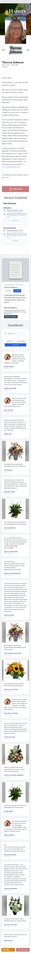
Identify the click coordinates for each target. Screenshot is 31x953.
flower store (5, 177)
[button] (15, 451)
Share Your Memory (10, 316)
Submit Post (15, 345)
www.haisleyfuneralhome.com (11, 167)
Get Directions (15, 220)
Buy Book (17, 291)
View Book (8, 291)
